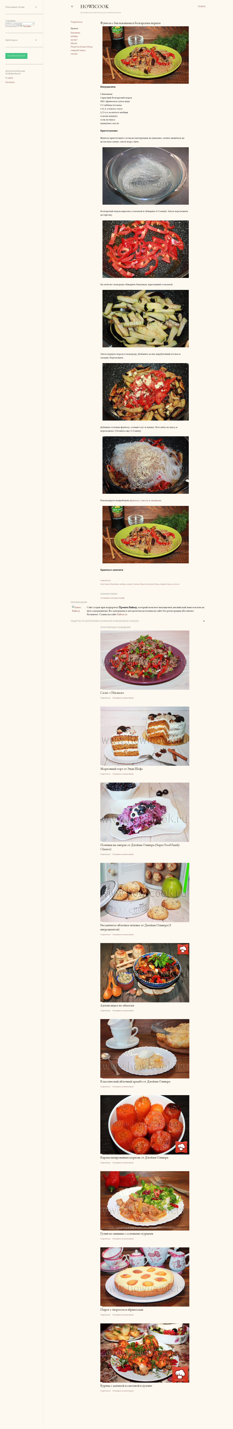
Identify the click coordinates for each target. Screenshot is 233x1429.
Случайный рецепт (16, 55)
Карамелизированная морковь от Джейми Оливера (134, 1157)
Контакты (10, 82)
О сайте (9, 78)
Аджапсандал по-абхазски (117, 1005)
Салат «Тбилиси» (112, 692)
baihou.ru (122, 614)
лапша (74, 43)
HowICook (94, 6)
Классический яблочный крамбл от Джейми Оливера (135, 1081)
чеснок (74, 54)
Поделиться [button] (76, 22)
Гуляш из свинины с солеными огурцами (126, 1233)
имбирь (74, 36)
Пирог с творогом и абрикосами (121, 1309)
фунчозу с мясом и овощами (145, 500)
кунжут (74, 40)
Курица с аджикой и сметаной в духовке (126, 1385)
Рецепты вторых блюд (81, 47)
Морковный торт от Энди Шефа (121, 769)
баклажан (75, 33)
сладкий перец (78, 50)
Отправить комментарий (112, 598)
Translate (27, 26)
